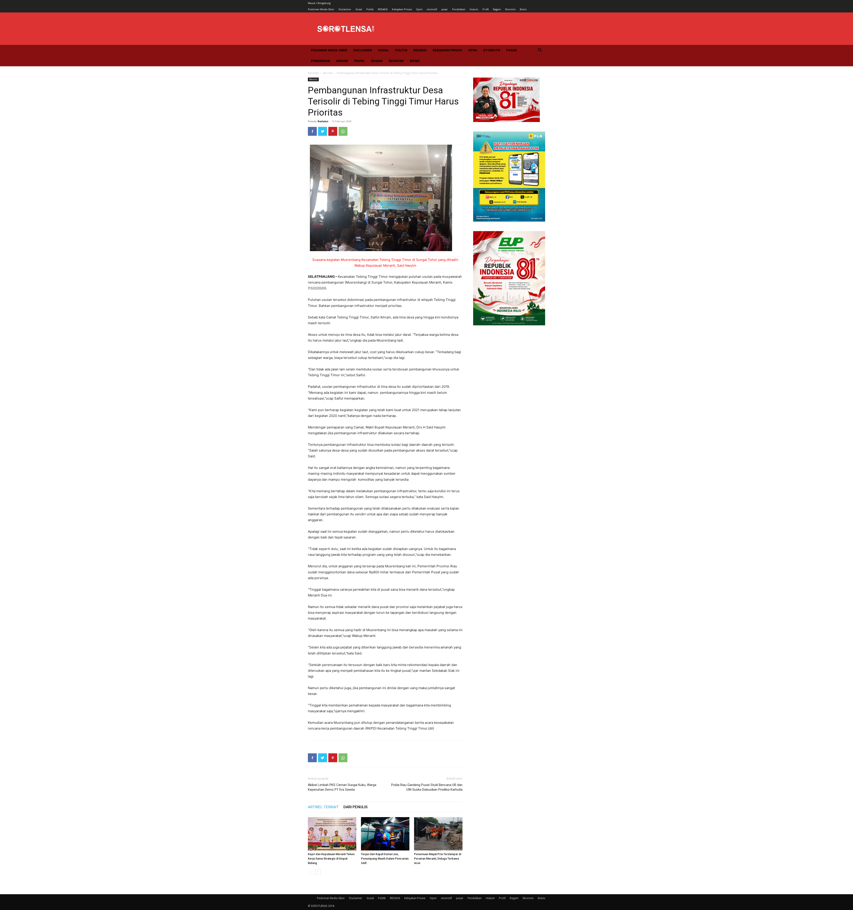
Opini (419, 9)
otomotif (432, 9)
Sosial (358, 9)
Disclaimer (345, 9)
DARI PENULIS (355, 807)
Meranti (328, 73)
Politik (370, 9)
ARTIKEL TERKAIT (323, 807)
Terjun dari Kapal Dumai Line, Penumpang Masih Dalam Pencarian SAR (385, 858)
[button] (539, 50)
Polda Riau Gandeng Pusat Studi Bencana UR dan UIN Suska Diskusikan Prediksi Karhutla (426, 787)
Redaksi (323, 121)
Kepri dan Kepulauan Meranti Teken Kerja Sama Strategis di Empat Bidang (331, 858)
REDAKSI (383, 9)
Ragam (497, 9)
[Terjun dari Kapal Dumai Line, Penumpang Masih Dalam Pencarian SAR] (385, 833)
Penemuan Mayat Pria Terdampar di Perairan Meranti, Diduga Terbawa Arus (437, 858)
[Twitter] (322, 131)
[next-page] (318, 872)
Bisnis (523, 9)
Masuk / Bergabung (319, 3)
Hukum (474, 9)
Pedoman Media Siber (321, 9)
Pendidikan (458, 9)
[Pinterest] (332, 131)
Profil (485, 9)
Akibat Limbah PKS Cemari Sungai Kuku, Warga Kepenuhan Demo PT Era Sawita (342, 787)
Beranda (313, 73)
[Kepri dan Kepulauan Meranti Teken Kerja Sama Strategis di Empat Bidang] (332, 833)
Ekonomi (510, 9)
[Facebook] (312, 131)
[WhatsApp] (343, 131)
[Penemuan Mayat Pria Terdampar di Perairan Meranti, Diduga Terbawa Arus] (438, 833)
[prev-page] (310, 872)
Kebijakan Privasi (402, 9)
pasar (444, 9)
